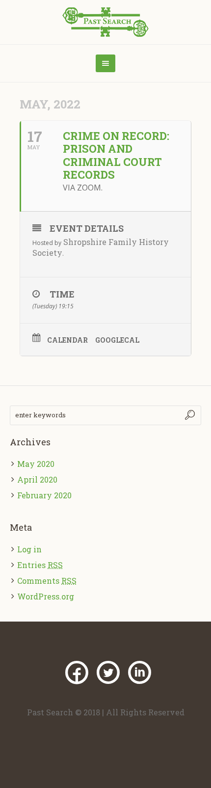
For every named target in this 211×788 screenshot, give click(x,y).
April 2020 (37, 479)
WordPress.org (45, 596)
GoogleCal (117, 340)
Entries (40, 565)
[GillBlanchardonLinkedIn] (139, 672)
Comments (47, 580)
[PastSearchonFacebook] (76, 672)
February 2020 (44, 495)
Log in (29, 549)
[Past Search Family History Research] (105, 22)
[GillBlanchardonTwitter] (108, 672)
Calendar (67, 340)
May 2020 (35, 464)
